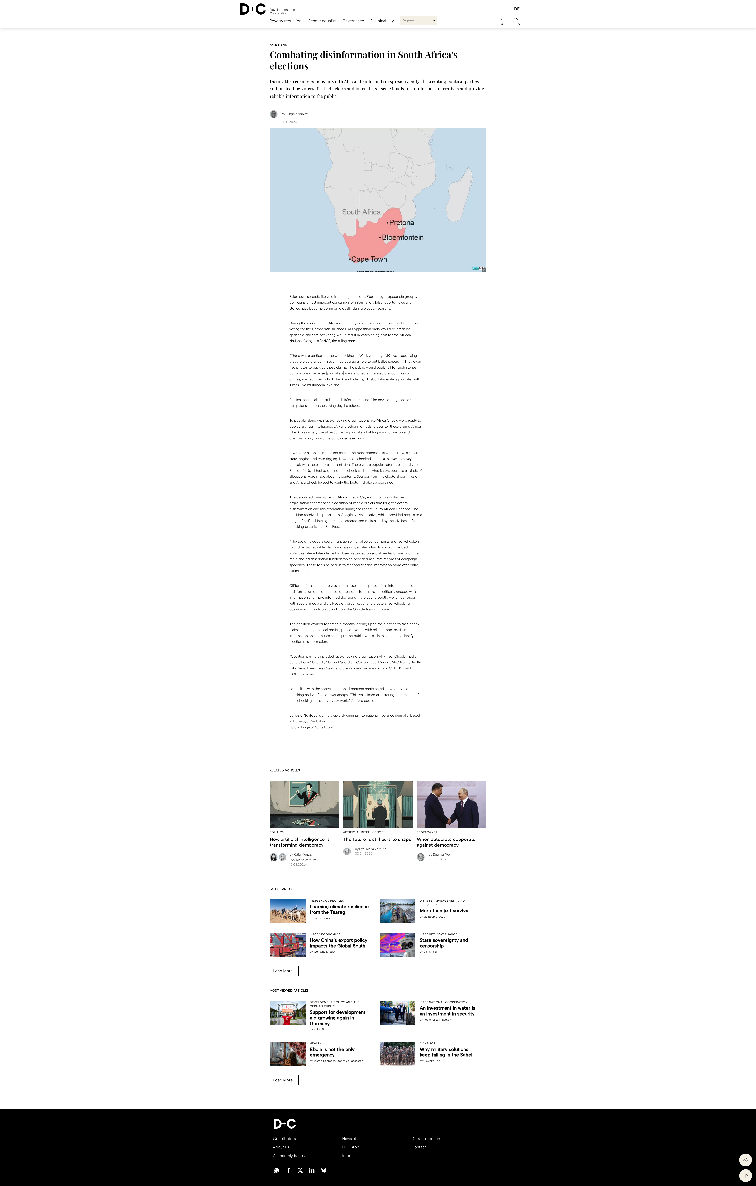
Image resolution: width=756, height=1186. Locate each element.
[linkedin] (312, 1170)
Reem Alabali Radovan (437, 1019)
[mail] (277, 1170)
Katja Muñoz (300, 854)
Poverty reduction (285, 20)
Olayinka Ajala (431, 1061)
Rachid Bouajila (323, 918)
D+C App (350, 1147)
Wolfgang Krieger (324, 951)
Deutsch (516, 9)
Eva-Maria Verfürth (303, 860)
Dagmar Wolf (440, 854)
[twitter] (300, 1170)
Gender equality (322, 20)
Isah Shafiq (430, 951)
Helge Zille (320, 1029)
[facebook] (288, 1170)
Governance (353, 20)
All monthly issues (289, 1155)
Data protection (425, 1138)
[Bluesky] (324, 1170)
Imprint (348, 1155)
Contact (418, 1147)
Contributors (284, 1138)
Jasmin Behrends (324, 1061)
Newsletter (351, 1138)
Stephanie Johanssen (350, 1061)
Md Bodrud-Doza (434, 916)
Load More (283, 971)
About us (281, 1147)
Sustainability (382, 20)
